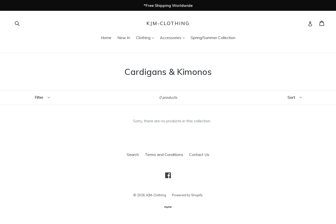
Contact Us (199, 154)
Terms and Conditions (164, 154)
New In (123, 37)
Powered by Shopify (187, 195)
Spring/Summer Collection (213, 37)
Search (133, 154)
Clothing (146, 37)
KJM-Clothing (168, 23)
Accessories (173, 37)
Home (106, 37)
